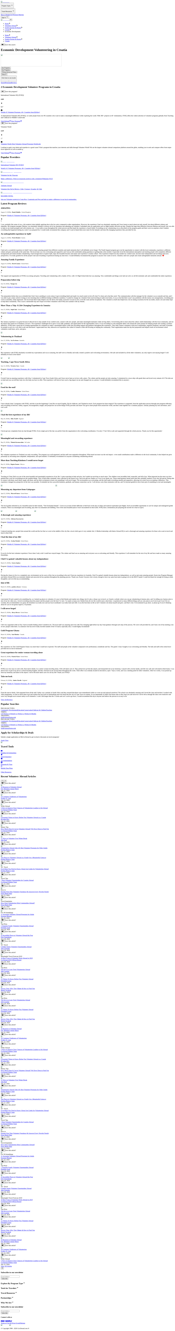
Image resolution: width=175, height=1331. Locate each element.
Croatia (7, 30)
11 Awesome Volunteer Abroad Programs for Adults (17, 914)
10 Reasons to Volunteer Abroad (11, 787)
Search (3, 83)
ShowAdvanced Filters (9, 72)
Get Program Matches (17, 15)
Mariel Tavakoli (6, 990)
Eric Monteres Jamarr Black (10, 789)
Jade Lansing (5, 971)
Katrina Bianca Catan (8, 850)
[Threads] (3, 1321)
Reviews (14, 83)
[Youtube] (6, 1321)
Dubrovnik (12, 717)
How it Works (5, 15)
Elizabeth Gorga (6, 981)
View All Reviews (7, 700)
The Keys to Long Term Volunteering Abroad (15, 969)
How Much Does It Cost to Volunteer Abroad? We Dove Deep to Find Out (25, 829)
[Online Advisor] (2, 1268)
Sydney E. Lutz (6, 798)
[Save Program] (3, 91)
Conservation (28, 710)
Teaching (49, 710)
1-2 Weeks (25, 714)
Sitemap (22, 1323)
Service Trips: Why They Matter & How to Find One (18, 988)
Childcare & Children (39, 710)
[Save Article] (3, 783)
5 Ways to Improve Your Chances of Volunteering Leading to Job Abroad (24, 808)
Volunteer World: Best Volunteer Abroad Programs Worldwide (21, 144)
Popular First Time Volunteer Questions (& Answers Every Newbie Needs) (25, 892)
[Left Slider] (2, 781)
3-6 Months (32, 714)
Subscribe (4, 1278)
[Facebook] (1, 1321)
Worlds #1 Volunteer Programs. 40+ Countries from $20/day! (20, 112)
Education (20, 710)
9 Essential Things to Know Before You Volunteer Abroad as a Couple (23, 817)
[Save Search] (3, 45)
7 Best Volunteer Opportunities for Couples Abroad (17, 880)
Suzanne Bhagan (6, 916)
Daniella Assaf (5, 928)
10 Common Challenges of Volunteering (14, 796)
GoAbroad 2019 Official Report (11, 960)
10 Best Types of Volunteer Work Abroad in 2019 (17, 958)
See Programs (6, 68)
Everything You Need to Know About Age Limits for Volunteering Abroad (25, 869)
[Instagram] (5, 1321)
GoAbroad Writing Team (9, 810)
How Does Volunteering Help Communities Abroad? (18, 903)
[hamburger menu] (10, 20)
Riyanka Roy (5, 819)
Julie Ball (4, 840)
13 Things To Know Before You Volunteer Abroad (17, 979)
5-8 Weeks (4, 714)
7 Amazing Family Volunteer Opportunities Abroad (17, 926)
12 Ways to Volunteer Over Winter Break (14, 838)
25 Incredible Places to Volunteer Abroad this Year (17, 935)
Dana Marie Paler (6, 893)
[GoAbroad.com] (5, 2)
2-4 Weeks (11, 714)
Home (7, 24)
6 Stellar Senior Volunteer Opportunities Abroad (16, 947)
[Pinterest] (8, 1321)
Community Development (9, 710)
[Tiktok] (11, 1321)
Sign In (4, 17)
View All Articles (6, 1266)
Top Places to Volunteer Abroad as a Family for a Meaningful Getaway (23, 857)
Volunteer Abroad (10, 26)
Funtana (6, 717)
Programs (8, 83)
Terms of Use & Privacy (8, 1323)
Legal (18, 1323)
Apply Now (5, 740)
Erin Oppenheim (6, 937)
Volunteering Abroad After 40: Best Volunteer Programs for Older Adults (24, 848)
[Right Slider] (5, 781)
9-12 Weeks (18, 714)
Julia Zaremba (5, 948)
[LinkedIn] (10, 1321)
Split (2, 717)
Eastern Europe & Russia (13, 28)
